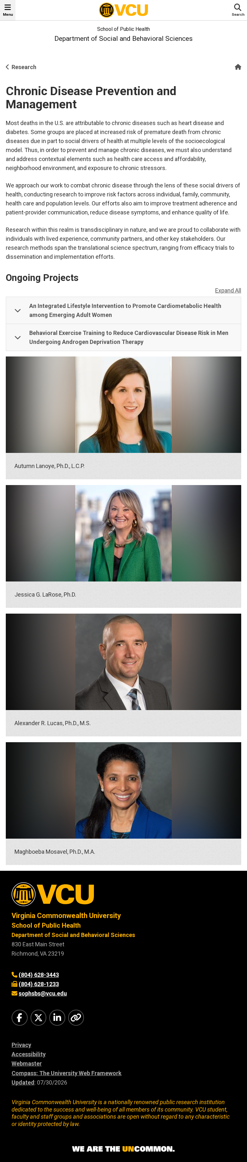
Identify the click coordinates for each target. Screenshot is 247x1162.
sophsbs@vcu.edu (43, 993)
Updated (23, 1082)
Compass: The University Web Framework (67, 1073)
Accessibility (29, 1054)
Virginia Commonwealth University (66, 916)
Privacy (21, 1044)
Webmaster (27, 1063)
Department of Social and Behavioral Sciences (123, 38)
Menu (8, 14)
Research (24, 67)
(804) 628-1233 (39, 984)
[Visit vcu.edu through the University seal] (123, 896)
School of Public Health (123, 29)
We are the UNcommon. (123, 1149)
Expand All (228, 290)
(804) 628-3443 (39, 974)
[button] (123, 310)
